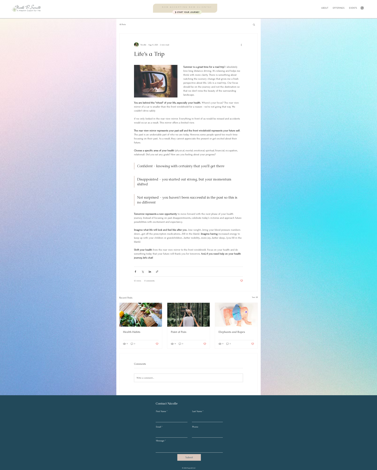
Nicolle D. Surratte (28, 7)
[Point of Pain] (188, 315)
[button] (338, 8)
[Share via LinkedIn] (149, 271)
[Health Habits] (140, 315)
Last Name (197, 411)
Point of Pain (178, 332)
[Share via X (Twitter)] (142, 271)
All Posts (122, 24)
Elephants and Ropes (232, 332)
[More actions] (241, 44)
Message (160, 440)
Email (158, 427)
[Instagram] (362, 8)
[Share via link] (157, 271)
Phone (195, 427)
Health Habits (131, 332)
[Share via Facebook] (135, 271)
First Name (161, 411)
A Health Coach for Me (29, 10)
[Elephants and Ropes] (236, 315)
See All (255, 297)
